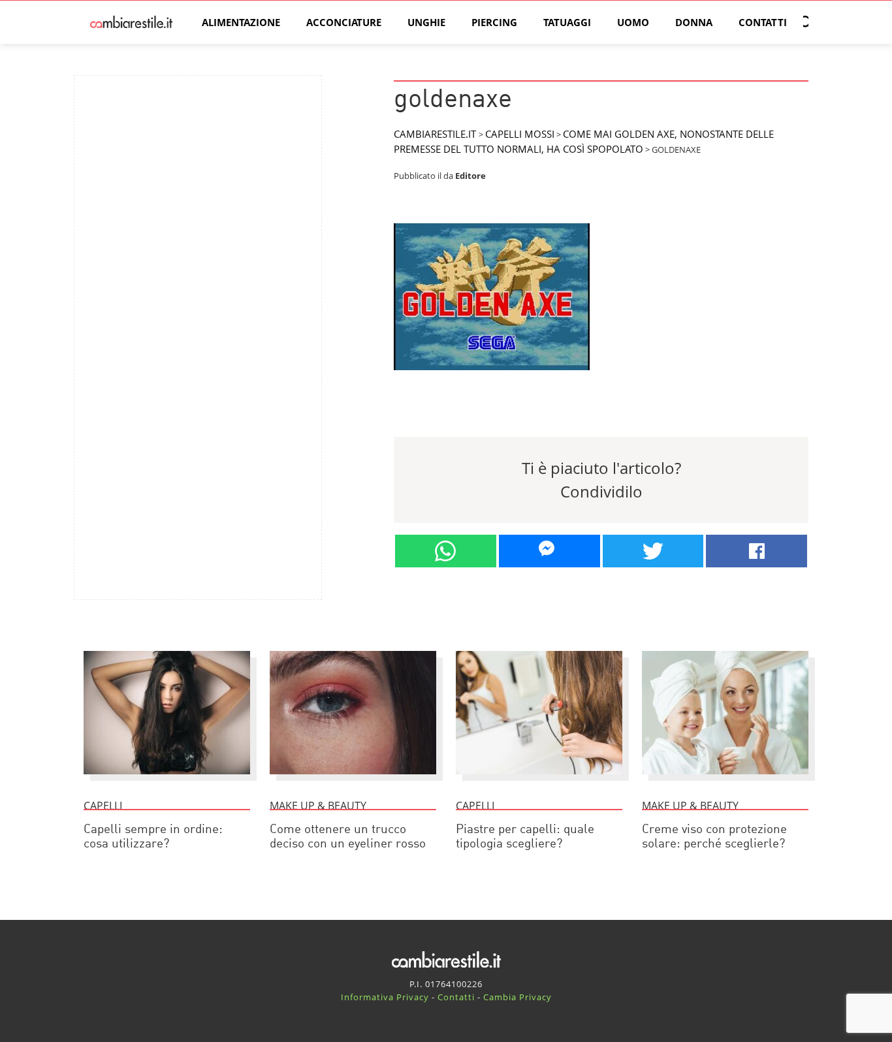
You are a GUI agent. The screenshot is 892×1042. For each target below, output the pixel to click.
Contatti (763, 22)
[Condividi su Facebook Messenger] (549, 551)
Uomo (633, 22)
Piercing (494, 22)
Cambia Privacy (517, 997)
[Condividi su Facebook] (756, 551)
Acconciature (343, 22)
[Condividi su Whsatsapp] (445, 551)
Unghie (426, 22)
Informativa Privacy (385, 997)
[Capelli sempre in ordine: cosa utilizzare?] (167, 780)
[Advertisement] (197, 177)
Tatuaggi (567, 22)
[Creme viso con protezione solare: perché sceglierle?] (725, 780)
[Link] (492, 375)
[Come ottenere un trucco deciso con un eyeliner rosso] (353, 780)
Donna (693, 22)
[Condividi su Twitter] (653, 551)
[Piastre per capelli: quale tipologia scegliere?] (539, 780)
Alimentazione (241, 22)
